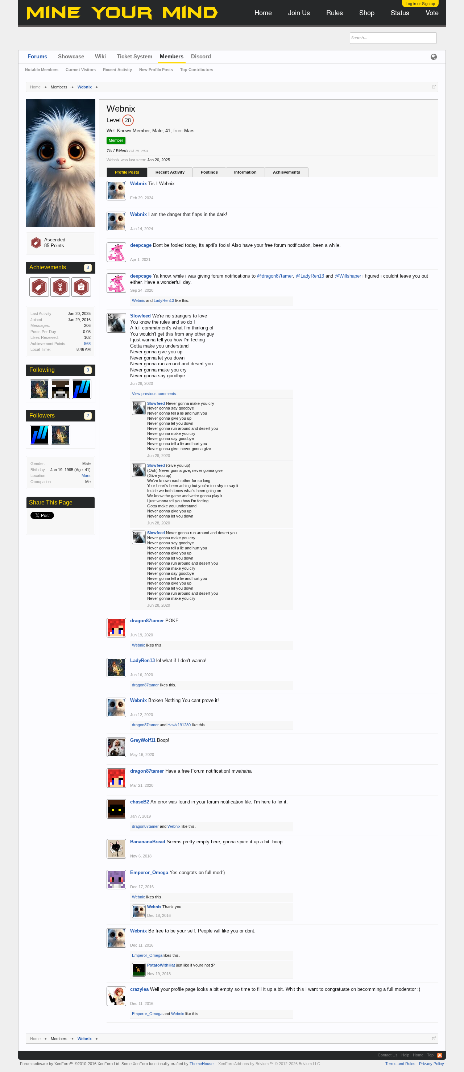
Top (430, 1055)
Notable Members (41, 69)
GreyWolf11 (143, 740)
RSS (439, 1055)
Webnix (138, 183)
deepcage (141, 245)
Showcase (71, 56)
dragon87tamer (147, 620)
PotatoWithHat (161, 965)
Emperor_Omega (149, 872)
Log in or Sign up (420, 3)
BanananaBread (147, 841)
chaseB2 (139, 802)
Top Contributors (196, 69)
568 (87, 343)
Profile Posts (127, 172)
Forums (37, 56)
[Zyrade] (81, 389)
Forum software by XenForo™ (70, 1063)
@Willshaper (348, 276)
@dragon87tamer (275, 276)
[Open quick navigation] (434, 86)
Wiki (100, 56)
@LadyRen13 (310, 276)
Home (418, 1055)
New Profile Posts (156, 69)
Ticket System (134, 56)
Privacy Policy (431, 1063)
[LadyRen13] (39, 389)
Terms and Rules (400, 1063)
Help (405, 1055)
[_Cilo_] (60, 389)
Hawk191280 (179, 725)
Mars (86, 475)
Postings (209, 172)
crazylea (139, 989)
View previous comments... (155, 393)
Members (171, 56)
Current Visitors (81, 69)
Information (245, 172)
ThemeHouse (202, 1063)
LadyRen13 (164, 300)
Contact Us (388, 1055)
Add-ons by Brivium (269, 1063)
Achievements (286, 172)
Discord (201, 56)
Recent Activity (170, 172)
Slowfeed (140, 316)
